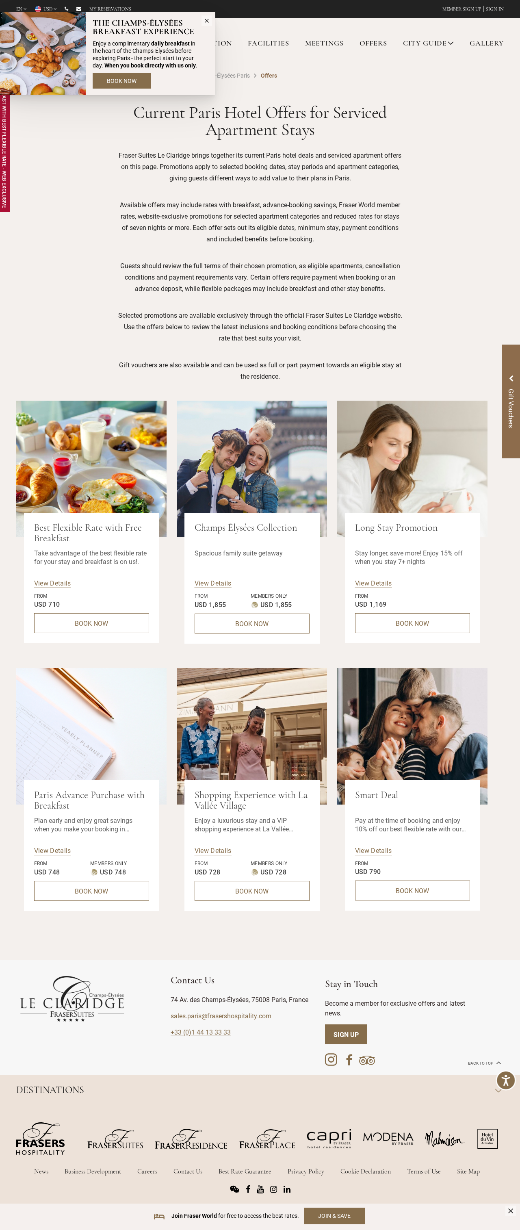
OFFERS (373, 44)
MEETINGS (324, 44)
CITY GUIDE (425, 44)
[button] (479, 659)
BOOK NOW (91, 623)
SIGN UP (346, 1034)
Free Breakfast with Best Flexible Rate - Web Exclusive (4, 136)
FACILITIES (268, 44)
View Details (52, 583)
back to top (481, 1063)
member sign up (461, 9)
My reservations (110, 9)
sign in (495, 9)
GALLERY (487, 44)
